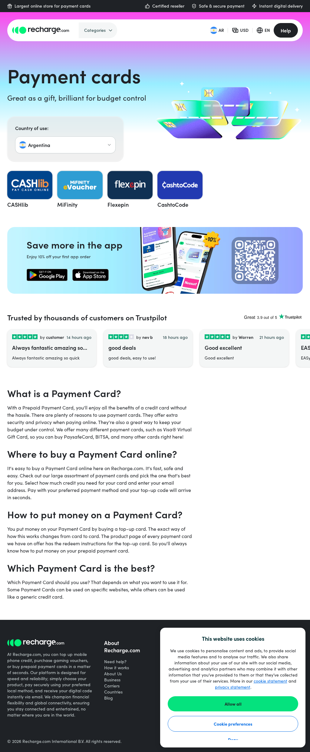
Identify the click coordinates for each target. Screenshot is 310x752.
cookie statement (270, 681)
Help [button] (286, 30)
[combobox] (65, 145)
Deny (233, 740)
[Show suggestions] (109, 145)
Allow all (233, 704)
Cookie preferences (233, 724)
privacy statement (232, 687)
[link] (47, 275)
